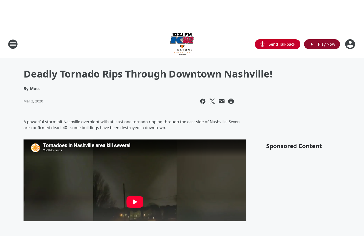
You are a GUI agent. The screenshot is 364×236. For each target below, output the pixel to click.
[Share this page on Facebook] (202, 101)
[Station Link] (182, 44)
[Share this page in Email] (221, 101)
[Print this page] (231, 101)
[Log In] (350, 44)
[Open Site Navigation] (13, 44)
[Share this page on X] (212, 101)
